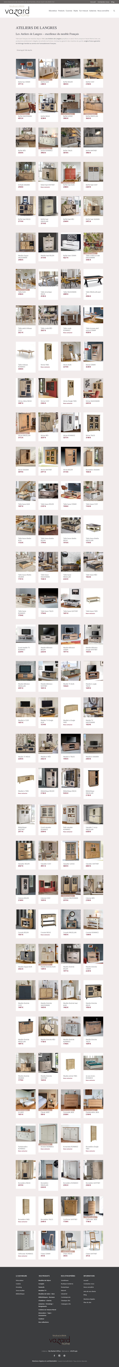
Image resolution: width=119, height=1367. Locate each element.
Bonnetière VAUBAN (92, 470)
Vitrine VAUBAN (23, 470)
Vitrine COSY (45, 401)
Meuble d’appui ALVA (25, 967)
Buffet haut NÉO (68, 219)
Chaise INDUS (67, 1254)
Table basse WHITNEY (70, 611)
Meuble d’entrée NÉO (48, 1039)
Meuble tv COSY (23, 720)
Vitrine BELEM (68, 470)
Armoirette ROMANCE (70, 1147)
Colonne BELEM (23, 898)
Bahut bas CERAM (24, 82)
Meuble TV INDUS (24, 757)
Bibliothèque (20, 1294)
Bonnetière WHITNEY (93, 1183)
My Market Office (54, 1351)
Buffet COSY (90, 82)
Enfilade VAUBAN (24, 185)
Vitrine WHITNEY (46, 470)
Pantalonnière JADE (92, 1112)
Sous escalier (20, 1290)
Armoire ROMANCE (47, 1147)
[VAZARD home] (59, 1339)
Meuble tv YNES (23, 791)
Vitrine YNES (45, 365)
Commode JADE (68, 1112)
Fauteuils (41, 1287)
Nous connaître (89, 1287)
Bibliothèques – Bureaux (46, 1297)
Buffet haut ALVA (68, 185)
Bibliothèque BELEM (47, 791)
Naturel (63, 1290)
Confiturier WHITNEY (70, 1219)
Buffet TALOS (67, 150)
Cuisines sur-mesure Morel (47, 1309)
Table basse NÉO (91, 575)
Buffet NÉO (22, 150)
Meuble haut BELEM (47, 255)
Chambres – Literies (44, 1300)
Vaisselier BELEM (23, 864)
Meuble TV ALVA (68, 684)
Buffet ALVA (45, 82)
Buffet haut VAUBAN (92, 219)
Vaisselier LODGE (68, 864)
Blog (85, 1295)
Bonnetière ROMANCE (70, 1183)
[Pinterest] (64, 1355)
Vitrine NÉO (44, 435)
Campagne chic (66, 1304)
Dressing (19, 1287)
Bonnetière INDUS (24, 1183)
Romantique (65, 1287)
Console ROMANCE (92, 932)
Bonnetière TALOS (47, 1219)
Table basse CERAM (69, 504)
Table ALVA (22, 292)
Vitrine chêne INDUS (25, 401)
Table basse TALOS (47, 611)
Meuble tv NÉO (46, 757)
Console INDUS (46, 932)
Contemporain (65, 1297)
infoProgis (73, 1351)
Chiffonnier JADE (91, 1219)
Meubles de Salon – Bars (46, 1294)
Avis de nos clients (90, 1291)
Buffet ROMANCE (46, 150)
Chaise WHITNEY (91, 1254)
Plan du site (87, 1302)
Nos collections (43, 1322)
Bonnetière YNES (24, 1219)
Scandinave (64, 1280)
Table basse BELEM (47, 504)
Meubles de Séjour (44, 1280)
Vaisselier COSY (46, 864)
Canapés (41, 1284)
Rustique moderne (67, 1284)
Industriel (64, 1294)
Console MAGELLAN (69, 932)
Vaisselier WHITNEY (92, 864)
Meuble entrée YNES (70, 1076)
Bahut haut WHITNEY (48, 185)
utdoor (42, 1319)
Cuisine (18, 1284)
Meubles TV (42, 1290)
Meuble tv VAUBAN (92, 757)
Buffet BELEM (68, 82)
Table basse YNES (92, 611)
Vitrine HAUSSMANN (92, 401)
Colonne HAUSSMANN (70, 898)
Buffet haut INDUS (24, 219)
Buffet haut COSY (91, 185)
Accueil (86, 1280)
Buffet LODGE (68, 116)
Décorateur (19, 1280)
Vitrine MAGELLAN (24, 435)
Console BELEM (23, 932)
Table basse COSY (92, 504)
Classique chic (65, 1300)
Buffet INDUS (45, 116)
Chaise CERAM (45, 1254)
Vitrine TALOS (90, 435)
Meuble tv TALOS (69, 757)
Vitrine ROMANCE (69, 435)
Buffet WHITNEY (91, 150)
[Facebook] (54, 1355)
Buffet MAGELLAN (92, 116)
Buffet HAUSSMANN (25, 116)
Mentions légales (89, 1299)
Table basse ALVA (24, 504)
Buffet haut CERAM (69, 255)
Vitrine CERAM (90, 365)
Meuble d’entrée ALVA (48, 967)
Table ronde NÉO (46, 328)
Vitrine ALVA (67, 365)
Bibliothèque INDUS (69, 791)
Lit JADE (21, 1112)
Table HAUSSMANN (69, 292)
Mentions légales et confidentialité (44, 1361)
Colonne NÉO (90, 898)
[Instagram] (59, 1355)
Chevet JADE (45, 1112)
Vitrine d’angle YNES (70, 401)
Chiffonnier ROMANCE (25, 1254)
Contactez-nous (89, 1284)
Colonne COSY (45, 898)
